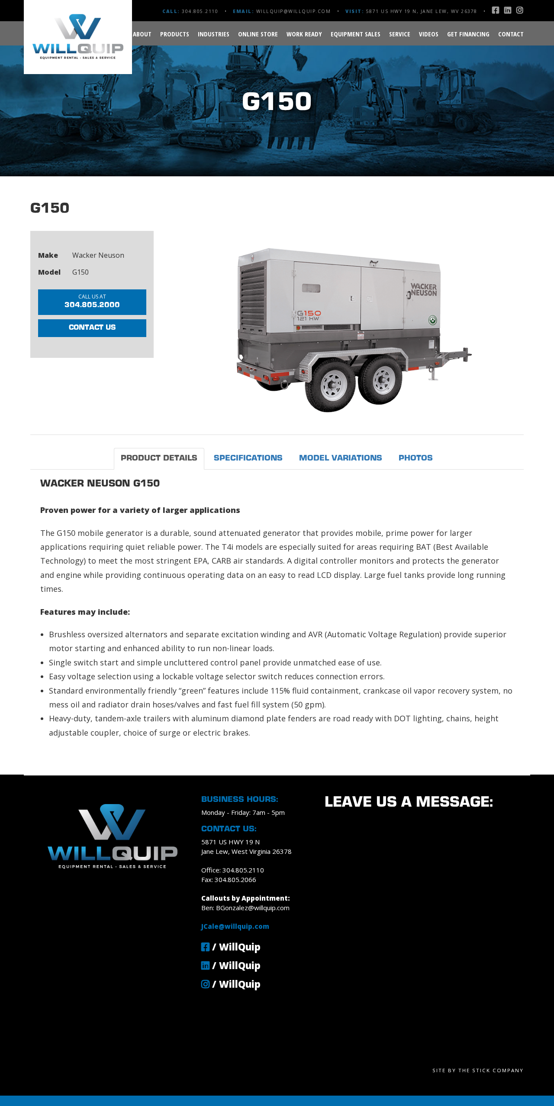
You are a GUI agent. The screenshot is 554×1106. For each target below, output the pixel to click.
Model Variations (340, 458)
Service (399, 33)
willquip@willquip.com (293, 11)
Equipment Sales (355, 33)
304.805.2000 (92, 301)
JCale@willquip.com (235, 926)
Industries (213, 33)
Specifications (248, 458)
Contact (511, 33)
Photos (416, 458)
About (142, 33)
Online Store (258, 33)
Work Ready (304, 33)
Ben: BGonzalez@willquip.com (245, 907)
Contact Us (92, 327)
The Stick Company (491, 1070)
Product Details (159, 458)
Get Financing (468, 33)
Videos (428, 33)
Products (174, 33)
